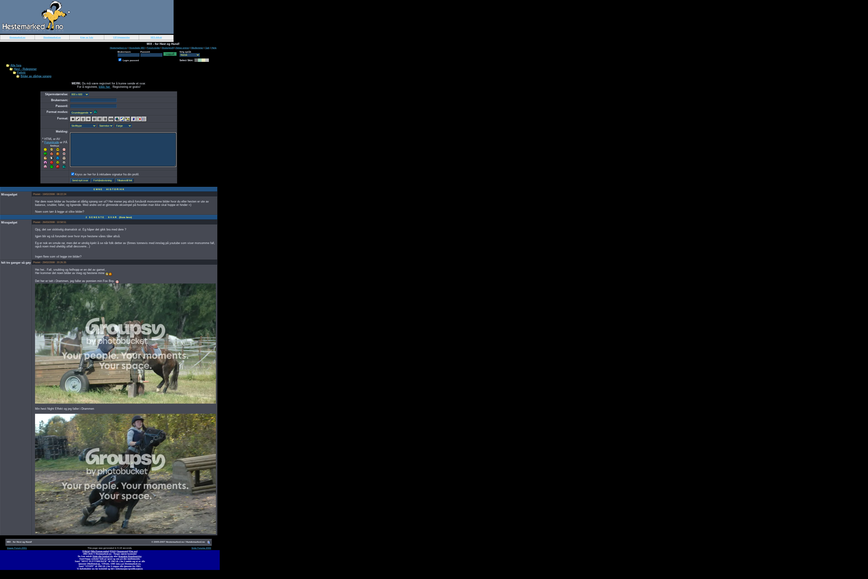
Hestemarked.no (118, 48)
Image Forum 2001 (17, 548)
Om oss (133, 551)
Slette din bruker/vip (102, 556)
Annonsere (122, 551)
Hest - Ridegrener (25, 69)
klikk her (105, 86)
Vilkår (86, 551)
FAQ (113, 551)
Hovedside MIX (137, 48)
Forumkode (51, 142)
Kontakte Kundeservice (129, 556)
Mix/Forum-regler (99, 551)
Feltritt (21, 72)
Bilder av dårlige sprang (36, 76)
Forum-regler (153, 48)
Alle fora (15, 65)
